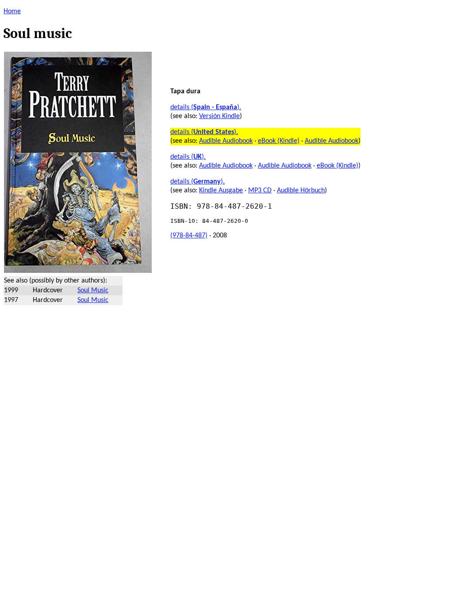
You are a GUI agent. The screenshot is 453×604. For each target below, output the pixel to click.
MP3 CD (260, 190)
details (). (205, 107)
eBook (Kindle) (278, 141)
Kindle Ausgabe (221, 190)
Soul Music (92, 290)
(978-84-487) (188, 235)
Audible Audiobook (226, 141)
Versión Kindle (219, 116)
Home (12, 11)
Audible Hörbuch (301, 190)
